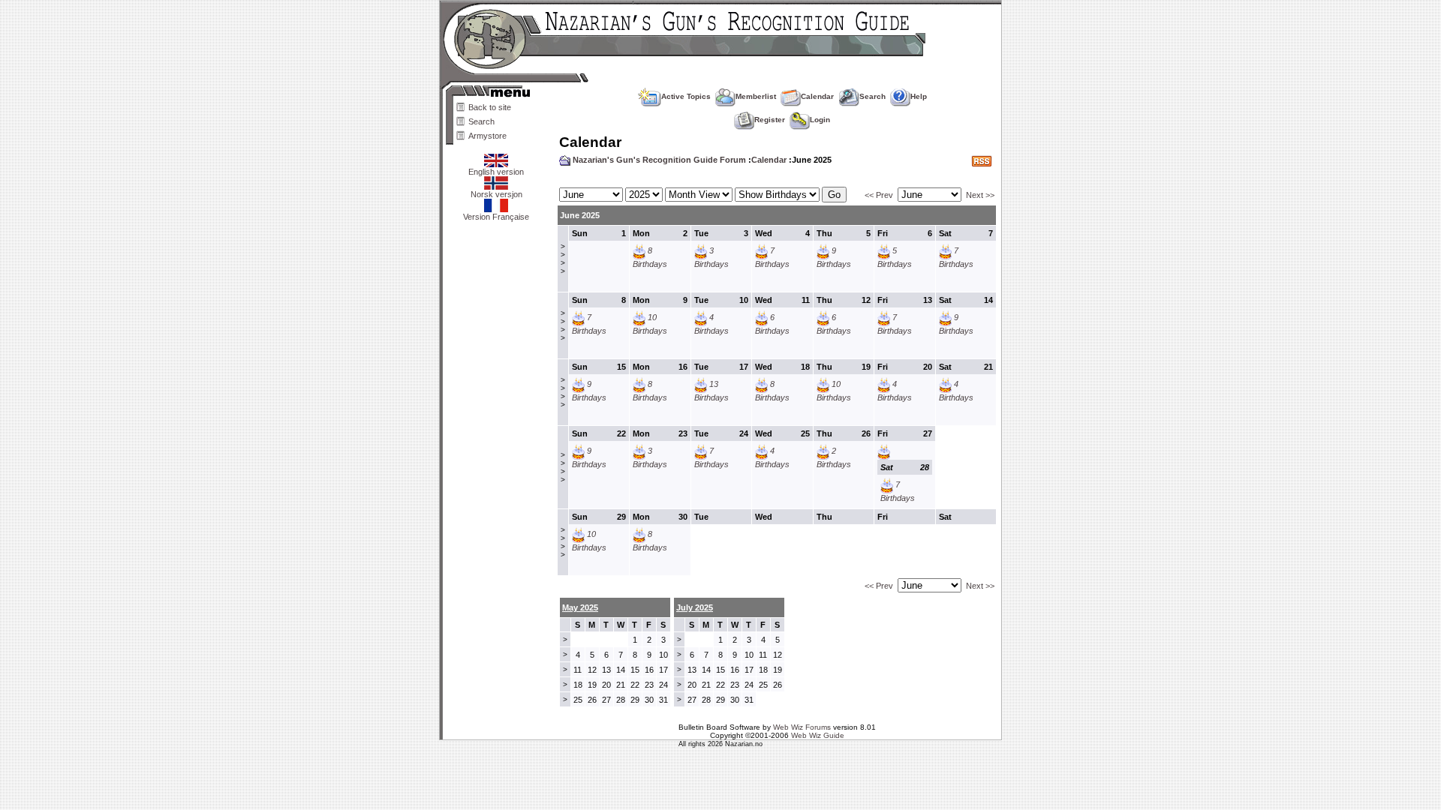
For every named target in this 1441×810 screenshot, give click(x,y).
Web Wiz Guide (817, 735)
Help (918, 96)
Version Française (496, 216)
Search (481, 121)
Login (820, 120)
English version (496, 171)
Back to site (489, 107)
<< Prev (879, 195)
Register (769, 120)
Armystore (487, 135)
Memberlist (756, 96)
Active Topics (686, 96)
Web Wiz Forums (802, 727)
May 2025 (580, 607)
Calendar (817, 96)
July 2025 (694, 607)
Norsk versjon (496, 194)
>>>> (563, 258)
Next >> (980, 195)
